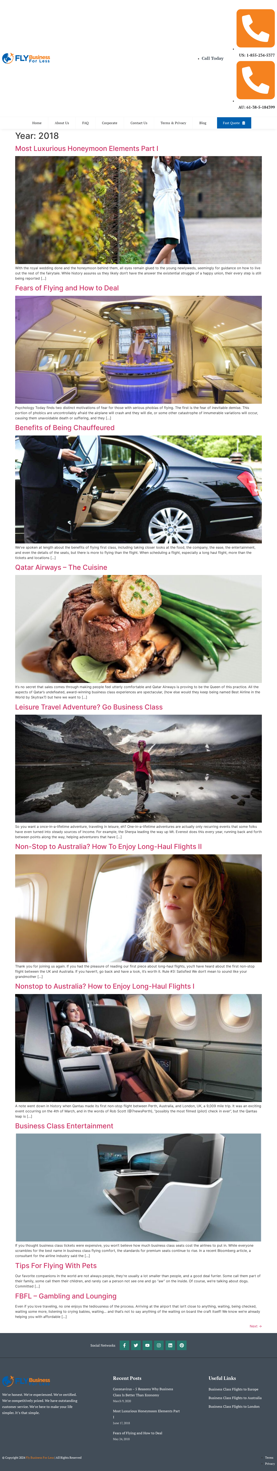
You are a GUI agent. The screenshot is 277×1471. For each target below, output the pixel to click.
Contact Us (138, 122)
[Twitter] (136, 1345)
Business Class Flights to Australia (235, 1397)
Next (256, 1326)
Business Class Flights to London (234, 1406)
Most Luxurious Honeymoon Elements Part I (86, 148)
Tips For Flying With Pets (56, 1265)
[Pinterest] (182, 1345)
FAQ (85, 122)
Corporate (109, 122)
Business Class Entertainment (64, 1126)
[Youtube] (147, 1345)
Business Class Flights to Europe (233, 1389)
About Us (62, 122)
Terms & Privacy (173, 122)
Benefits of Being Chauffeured (65, 427)
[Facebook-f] (124, 1345)
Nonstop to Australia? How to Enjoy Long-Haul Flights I (105, 986)
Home (37, 122)
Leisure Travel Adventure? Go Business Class (89, 707)
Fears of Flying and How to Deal (67, 288)
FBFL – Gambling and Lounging (66, 1296)
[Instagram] (159, 1345)
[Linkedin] (170, 1345)
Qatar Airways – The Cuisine (61, 567)
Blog (202, 122)
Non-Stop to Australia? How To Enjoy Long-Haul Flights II (108, 846)
